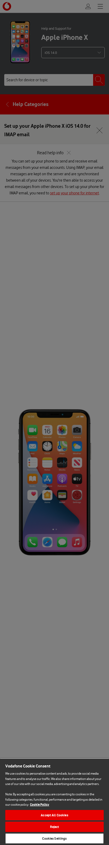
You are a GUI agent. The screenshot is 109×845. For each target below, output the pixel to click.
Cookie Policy (39, 804)
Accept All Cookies (54, 815)
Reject (54, 827)
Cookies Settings (54, 838)
